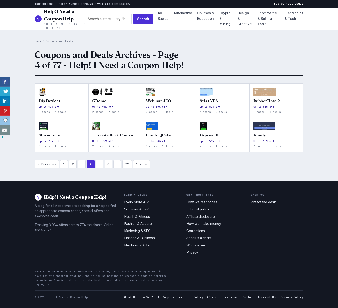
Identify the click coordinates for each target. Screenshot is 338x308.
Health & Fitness (137, 217)
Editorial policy (197, 209)
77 (127, 164)
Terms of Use (267, 297)
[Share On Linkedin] (5, 101)
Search (143, 19)
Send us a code (198, 238)
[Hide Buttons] (2, 138)
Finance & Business (139, 238)
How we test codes (288, 3)
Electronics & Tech (294, 16)
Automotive (183, 13)
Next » (141, 164)
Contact (248, 297)
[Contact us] (5, 130)
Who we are (195, 245)
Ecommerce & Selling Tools (267, 18)
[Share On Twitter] (5, 91)
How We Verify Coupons (157, 297)
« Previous (47, 164)
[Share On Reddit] (5, 120)
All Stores (163, 16)
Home (38, 41)
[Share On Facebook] (5, 82)
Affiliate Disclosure (223, 297)
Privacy (192, 252)
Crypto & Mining (225, 18)
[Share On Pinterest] (5, 111)
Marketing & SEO (137, 231)
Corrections (195, 231)
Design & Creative (245, 18)
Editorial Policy (190, 297)
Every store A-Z (136, 202)
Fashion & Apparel (138, 224)
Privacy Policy (292, 297)
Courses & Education (205, 16)
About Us (129, 297)
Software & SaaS (137, 209)
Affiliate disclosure (200, 217)
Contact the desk (262, 202)
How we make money (203, 224)
